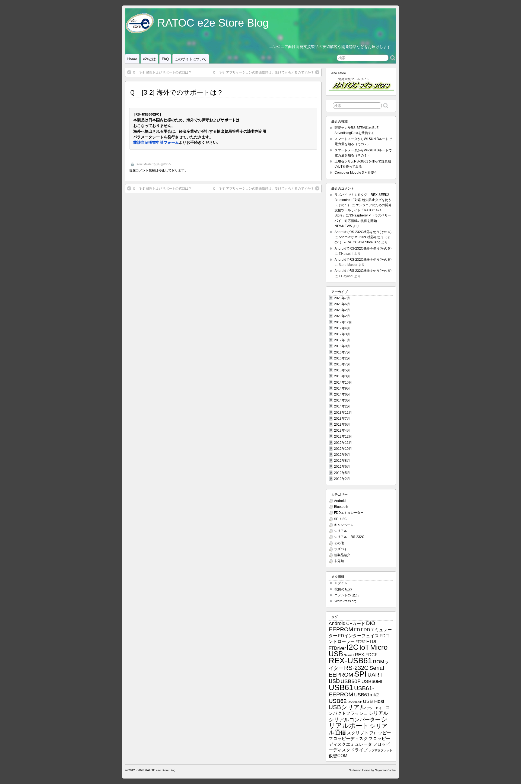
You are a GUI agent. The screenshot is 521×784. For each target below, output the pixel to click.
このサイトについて (191, 59)
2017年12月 (343, 322)
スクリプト (357, 733)
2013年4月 (342, 430)
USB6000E (355, 701)
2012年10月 (343, 449)
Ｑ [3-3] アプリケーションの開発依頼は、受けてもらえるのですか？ (263, 72)
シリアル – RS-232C (349, 537)
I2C (352, 647)
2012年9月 (342, 455)
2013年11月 (343, 413)
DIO (370, 623)
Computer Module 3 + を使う (356, 172)
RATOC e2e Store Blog (213, 23)
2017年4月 (342, 328)
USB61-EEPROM (351, 691)
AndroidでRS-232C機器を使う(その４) (363, 232)
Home (132, 59)
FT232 (360, 642)
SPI (360, 674)
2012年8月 (342, 461)
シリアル (340, 531)
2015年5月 (342, 370)
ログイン (341, 583)
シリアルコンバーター (354, 719)
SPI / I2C (340, 519)
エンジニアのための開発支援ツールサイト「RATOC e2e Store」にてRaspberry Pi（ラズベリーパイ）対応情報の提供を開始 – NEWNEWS (363, 215)
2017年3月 (342, 334)
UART (375, 674)
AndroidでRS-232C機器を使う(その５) (363, 248)
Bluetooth (341, 507)
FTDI (371, 641)
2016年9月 (342, 346)
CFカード (355, 623)
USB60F (351, 681)
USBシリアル (347, 707)
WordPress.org (346, 601)
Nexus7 (349, 655)
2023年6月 (342, 304)
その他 (339, 543)
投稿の (343, 589)
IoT (364, 647)
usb (334, 681)
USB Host (373, 701)
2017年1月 (342, 340)
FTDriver (337, 648)
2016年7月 (342, 352)
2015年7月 (342, 364)
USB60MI (371, 681)
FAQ (165, 59)
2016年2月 (342, 358)
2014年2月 (342, 406)
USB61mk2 (366, 694)
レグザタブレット (380, 750)
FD (357, 629)
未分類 (339, 561)
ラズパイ (340, 549)
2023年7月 (342, 298)
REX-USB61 (350, 660)
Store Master (144, 164)
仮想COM (338, 755)
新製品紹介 (342, 555)
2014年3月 (342, 400)
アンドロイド (376, 708)
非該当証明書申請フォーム (156, 143)
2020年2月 (342, 316)
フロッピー (380, 733)
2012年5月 (342, 473)
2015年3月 (342, 376)
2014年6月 (342, 394)
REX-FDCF (366, 654)
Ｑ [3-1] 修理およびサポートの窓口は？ (162, 72)
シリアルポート (358, 722)
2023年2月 (342, 310)
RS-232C (356, 667)
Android (340, 501)
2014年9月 (342, 388)
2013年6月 (342, 424)
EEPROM (341, 629)
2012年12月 (343, 436)
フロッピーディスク (348, 738)
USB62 (338, 701)
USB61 (341, 687)
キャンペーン (344, 525)
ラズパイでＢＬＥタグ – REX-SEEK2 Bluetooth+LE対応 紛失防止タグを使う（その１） (363, 200)
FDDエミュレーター (349, 513)
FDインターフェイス (358, 635)
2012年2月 (342, 479)
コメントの (346, 595)
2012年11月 (343, 443)
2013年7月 (342, 418)
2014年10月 (343, 382)
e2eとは (149, 59)
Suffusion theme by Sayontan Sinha (372, 770)
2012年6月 (342, 467)
